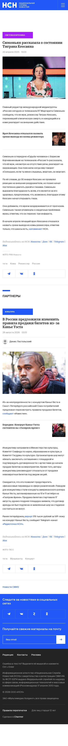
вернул (28, 516)
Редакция (8, 654)
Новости (35, 241)
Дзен (44, 241)
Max (5, 245)
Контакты (22, 654)
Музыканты (16, 558)
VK (50, 241)
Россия (36, 263)
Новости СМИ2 (11, 587)
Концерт (29, 558)
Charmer (18, 716)
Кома (13, 263)
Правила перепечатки (15, 710)
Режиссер (24, 263)
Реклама (36, 654)
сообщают (8, 413)
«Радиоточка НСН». (13, 524)
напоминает (35, 229)
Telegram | (59, 241)
